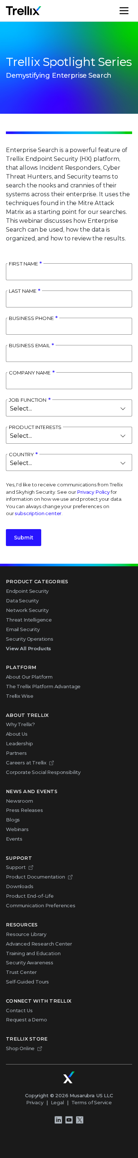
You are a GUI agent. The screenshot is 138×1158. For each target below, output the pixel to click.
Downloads (19, 886)
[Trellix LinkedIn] (58, 1119)
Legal (57, 1102)
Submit (23, 537)
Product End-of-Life (30, 896)
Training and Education (33, 953)
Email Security (23, 629)
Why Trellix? (20, 724)
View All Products (28, 648)
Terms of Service (91, 1102)
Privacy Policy (93, 492)
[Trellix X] (80, 1119)
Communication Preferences (40, 905)
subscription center (38, 513)
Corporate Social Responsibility (43, 772)
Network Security (27, 610)
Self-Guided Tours (27, 982)
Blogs (13, 820)
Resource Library (26, 934)
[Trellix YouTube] (69, 1119)
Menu (131, 10)
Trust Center (21, 972)
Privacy (34, 1102)
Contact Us (19, 1010)
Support (16, 867)
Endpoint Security (27, 591)
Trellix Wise (19, 696)
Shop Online (20, 1048)
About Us (17, 734)
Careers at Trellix (26, 762)
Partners (16, 753)
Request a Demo (26, 1020)
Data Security (22, 600)
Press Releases (24, 810)
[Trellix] (69, 1077)
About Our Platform (29, 677)
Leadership (19, 743)
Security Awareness (29, 962)
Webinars (17, 829)
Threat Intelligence (29, 620)
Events (14, 839)
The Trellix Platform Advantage (43, 686)
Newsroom (19, 801)
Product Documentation (35, 877)
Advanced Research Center (39, 944)
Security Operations (29, 639)
